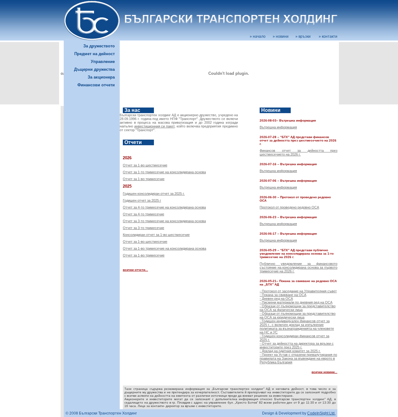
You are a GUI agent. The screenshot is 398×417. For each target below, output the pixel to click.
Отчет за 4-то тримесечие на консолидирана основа (164, 207)
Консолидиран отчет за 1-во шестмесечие (156, 235)
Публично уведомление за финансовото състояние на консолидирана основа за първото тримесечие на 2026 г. (298, 267)
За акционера (101, 77)
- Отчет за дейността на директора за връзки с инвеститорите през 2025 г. (297, 345)
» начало (258, 36)
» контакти (328, 36)
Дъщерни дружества (94, 69)
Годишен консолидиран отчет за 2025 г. (154, 193)
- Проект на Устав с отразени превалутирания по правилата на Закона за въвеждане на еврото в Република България (298, 358)
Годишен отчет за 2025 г (142, 200)
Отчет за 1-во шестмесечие (145, 165)
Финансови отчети (96, 85)
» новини (281, 36)
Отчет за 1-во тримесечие (143, 179)
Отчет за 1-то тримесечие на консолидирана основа (164, 172)
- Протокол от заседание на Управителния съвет (298, 291)
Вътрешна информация (278, 127)
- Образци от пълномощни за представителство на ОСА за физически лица (298, 308)
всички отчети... (135, 269)
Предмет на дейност (94, 53)
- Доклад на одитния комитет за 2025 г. (290, 351)
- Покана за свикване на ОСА (283, 295)
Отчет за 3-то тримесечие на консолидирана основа (164, 221)
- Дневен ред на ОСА (276, 298)
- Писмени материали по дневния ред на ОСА (296, 302)
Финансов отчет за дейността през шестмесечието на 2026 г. (298, 152)
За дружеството (99, 46)
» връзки (303, 36)
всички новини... (324, 372)
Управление (103, 61)
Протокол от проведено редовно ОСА (289, 207)
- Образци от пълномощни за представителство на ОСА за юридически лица (298, 315)
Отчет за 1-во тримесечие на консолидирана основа (164, 248)
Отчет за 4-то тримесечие (143, 214)
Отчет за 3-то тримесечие (143, 228)
